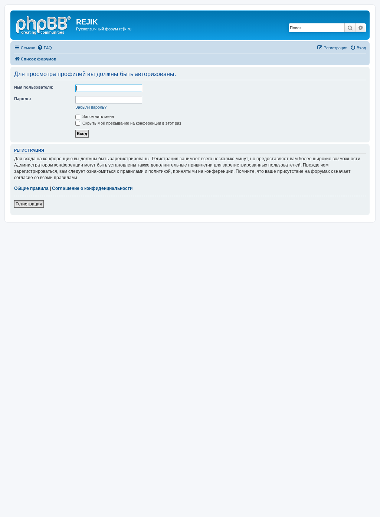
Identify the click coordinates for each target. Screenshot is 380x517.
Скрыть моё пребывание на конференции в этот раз (131, 123)
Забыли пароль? (91, 107)
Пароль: (22, 98)
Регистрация (29, 204)
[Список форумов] (44, 24)
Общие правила (31, 188)
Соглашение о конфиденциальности (92, 188)
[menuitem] (44, 47)
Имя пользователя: (33, 87)
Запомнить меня (97, 116)
